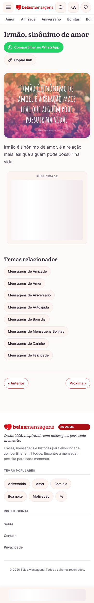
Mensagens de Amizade (27, 271)
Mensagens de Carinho (26, 343)
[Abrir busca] (60, 7)
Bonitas (73, 19)
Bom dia (60, 484)
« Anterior (16, 383)
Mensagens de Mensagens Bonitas (36, 331)
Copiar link (23, 60)
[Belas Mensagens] (34, 7)
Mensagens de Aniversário (29, 295)
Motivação (41, 496)
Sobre (8, 524)
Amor (10, 19)
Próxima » (78, 383)
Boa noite (15, 496)
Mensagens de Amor (24, 283)
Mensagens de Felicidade (28, 355)
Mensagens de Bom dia (27, 319)
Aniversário (51, 19)
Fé (61, 496)
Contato (10, 536)
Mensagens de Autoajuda (28, 307)
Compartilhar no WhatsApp (36, 47)
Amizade (28, 19)
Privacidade (13, 547)
